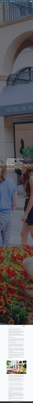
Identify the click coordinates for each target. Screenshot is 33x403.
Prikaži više (19, 402)
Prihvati (21, 402)
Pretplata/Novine (12, 1)
